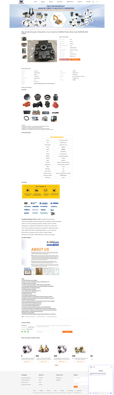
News (55, 390)
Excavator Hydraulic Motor (26, 377)
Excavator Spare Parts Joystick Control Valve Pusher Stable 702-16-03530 (66, 359)
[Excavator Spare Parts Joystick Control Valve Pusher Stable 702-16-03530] (66, 349)
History (40, 380)
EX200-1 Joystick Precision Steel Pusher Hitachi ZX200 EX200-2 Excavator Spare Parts (48, 359)
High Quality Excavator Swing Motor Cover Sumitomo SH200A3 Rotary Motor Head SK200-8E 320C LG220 (56, 29)
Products (43, 1)
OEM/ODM (58, 380)
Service (40, 382)
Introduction (41, 377)
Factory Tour (60, 1)
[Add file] (90, 393)
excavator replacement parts (29, 316)
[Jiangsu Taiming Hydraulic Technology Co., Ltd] (21, 2)
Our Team (40, 384)
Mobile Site (79, 390)
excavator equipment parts (52, 316)
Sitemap (62, 390)
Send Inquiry (67, 331)
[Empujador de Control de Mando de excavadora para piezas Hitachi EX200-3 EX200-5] (84, 349)
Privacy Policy (70, 390)
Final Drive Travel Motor (25, 380)
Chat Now (88, 1)
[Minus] (111, 367)
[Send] (111, 393)
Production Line (59, 377)
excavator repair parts (41, 316)
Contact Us (79, 1)
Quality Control (70, 1)
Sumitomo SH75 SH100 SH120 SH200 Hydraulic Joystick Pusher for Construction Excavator (29, 359)
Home (35, 1)
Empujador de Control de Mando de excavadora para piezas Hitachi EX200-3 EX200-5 (84, 359)
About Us (51, 1)
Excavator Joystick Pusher (26, 384)
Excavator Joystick (24, 382)
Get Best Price (65, 59)
